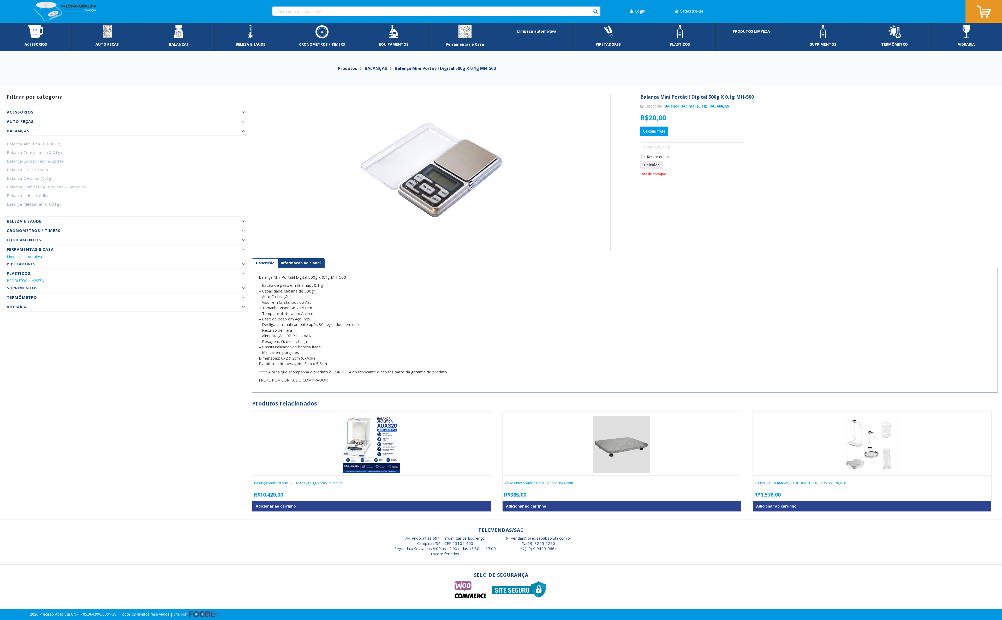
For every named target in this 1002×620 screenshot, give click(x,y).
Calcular (651, 164)
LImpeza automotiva (24, 256)
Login (640, 11)
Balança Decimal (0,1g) (30, 178)
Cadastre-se (692, 11)
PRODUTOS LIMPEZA (25, 280)
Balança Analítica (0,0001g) (34, 143)
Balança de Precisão (27, 169)
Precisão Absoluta (55, 614)
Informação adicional (301, 262)
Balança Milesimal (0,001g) (34, 204)
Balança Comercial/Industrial (35, 161)
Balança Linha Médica (28, 195)
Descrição (265, 262)
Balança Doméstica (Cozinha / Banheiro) (47, 186)
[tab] (265, 263)
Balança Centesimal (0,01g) (34, 152)
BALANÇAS (719, 106)
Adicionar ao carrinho (276, 506)
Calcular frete (654, 131)
